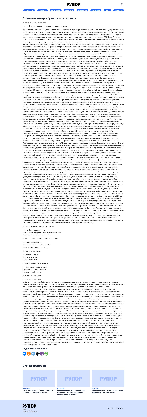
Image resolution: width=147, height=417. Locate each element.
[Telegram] (33, 354)
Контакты (119, 408)
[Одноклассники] (29, 354)
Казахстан (119, 10)
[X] (38, 354)
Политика (69, 10)
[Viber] (42, 354)
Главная (110, 408)
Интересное (29, 10)
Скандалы (42, 10)
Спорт (107, 10)
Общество (96, 10)
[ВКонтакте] (24, 354)
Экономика (82, 10)
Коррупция (55, 10)
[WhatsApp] (46, 354)
